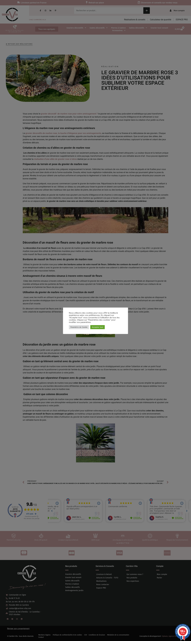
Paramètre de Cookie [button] (78, 327)
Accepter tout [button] (97, 327)
